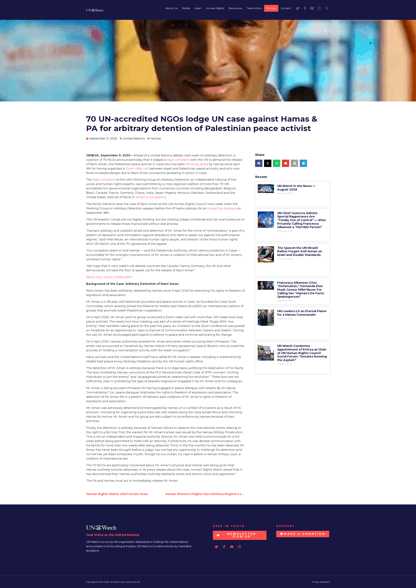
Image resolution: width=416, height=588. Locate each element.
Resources (235, 8)
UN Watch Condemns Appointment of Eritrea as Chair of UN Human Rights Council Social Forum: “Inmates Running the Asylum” (302, 353)
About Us (171, 8)
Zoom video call (137, 168)
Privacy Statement (321, 582)
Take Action (254, 8)
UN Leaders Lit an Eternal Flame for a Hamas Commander (301, 313)
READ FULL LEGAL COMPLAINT (109, 277)
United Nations (134, 138)
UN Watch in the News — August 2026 (296, 187)
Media (186, 8)
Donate (271, 8)
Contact (286, 8)
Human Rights (215, 8)
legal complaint (178, 160)
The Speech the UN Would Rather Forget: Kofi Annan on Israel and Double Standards (299, 251)
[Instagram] (319, 8)
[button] (327, 8)
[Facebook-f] (305, 8)
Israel (198, 8)
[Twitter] (298, 8)
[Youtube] (312, 8)
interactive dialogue (222, 208)
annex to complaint (150, 197)
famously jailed (197, 164)
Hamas (155, 138)
